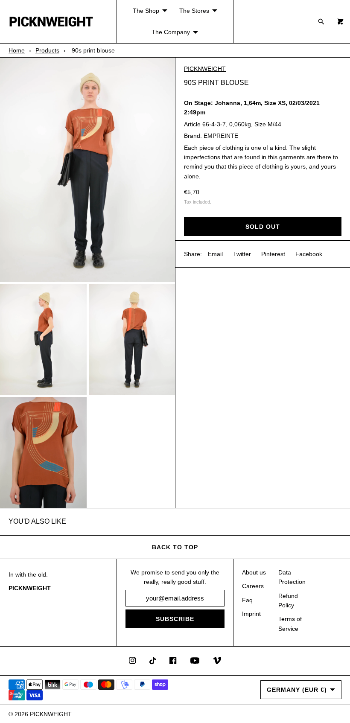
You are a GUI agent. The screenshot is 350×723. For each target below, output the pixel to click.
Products (47, 50)
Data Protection (292, 577)
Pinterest (273, 254)
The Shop (146, 10)
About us (254, 572)
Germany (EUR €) (297, 689)
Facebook (308, 254)
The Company (171, 32)
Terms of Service (290, 623)
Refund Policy (288, 600)
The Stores (194, 10)
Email (215, 254)
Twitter (242, 254)
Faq (247, 600)
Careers (253, 586)
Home (17, 50)
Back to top (175, 547)
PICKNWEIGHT (205, 68)
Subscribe (175, 618)
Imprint (251, 613)
